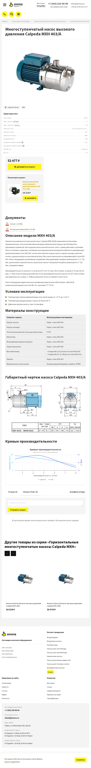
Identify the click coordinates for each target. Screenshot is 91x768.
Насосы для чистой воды (21, 21)
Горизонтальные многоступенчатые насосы (50, 21)
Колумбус (41, 6)
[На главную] (9, 634)
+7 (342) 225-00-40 (58, 3)
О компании (6, 683)
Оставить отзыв (77, 492)
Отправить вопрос (18, 510)
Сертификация (52, 698)
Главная (4, 21)
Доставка (50, 683)
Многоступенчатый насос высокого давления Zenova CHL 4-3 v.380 (31, 185)
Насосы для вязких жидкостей (58, 660)
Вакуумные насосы (54, 641)
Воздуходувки (52, 637)
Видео (4, 694)
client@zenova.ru (12, 718)
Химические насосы (54, 656)
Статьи (4, 691)
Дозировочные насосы (56, 668)
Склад (49, 687)
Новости (5, 687)
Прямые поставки (54, 694)
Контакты (5, 698)
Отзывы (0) (12, 492)
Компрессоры (52, 645)
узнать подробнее (12, 762)
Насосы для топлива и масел (58, 664)
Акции (50, 672)
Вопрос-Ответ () (30, 492)
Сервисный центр (53, 691)
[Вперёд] (13, 553)
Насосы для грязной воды (57, 652)
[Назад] (7, 553)
